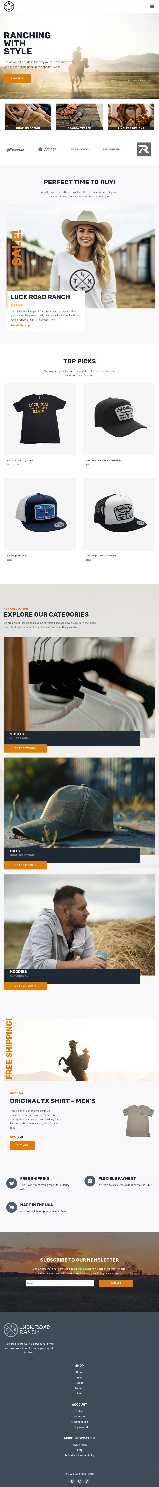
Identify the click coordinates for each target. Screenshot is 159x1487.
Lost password (79, 1427)
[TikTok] (87, 1481)
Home (79, 1372)
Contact (79, 1388)
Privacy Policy (79, 1445)
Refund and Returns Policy (79, 1455)
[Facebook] (72, 1481)
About (79, 1383)
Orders (79, 1411)
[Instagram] (79, 1481)
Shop (79, 1377)
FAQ (79, 1450)
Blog (79, 1393)
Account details (79, 1421)
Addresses (79, 1416)
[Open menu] (152, 6)
